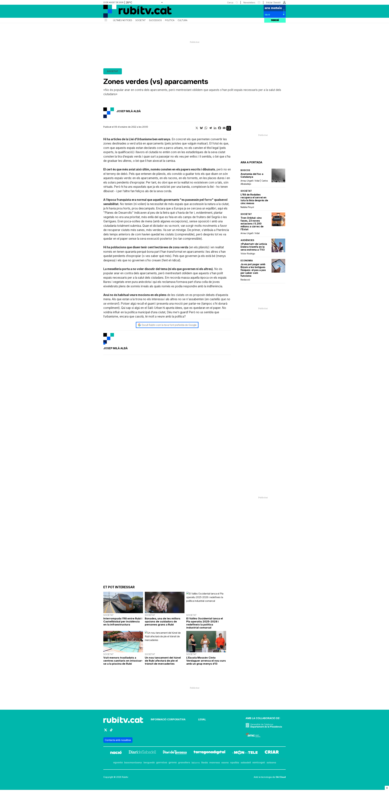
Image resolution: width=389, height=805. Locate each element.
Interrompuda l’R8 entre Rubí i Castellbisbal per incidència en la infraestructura (122, 621)
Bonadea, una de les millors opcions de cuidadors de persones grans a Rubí (162, 621)
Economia (247, 260)
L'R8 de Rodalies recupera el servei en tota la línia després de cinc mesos (254, 199)
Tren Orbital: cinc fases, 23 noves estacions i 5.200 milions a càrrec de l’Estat (252, 223)
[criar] (272, 752)
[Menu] (105, 20)
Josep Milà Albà (128, 111)
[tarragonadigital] (209, 752)
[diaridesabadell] (142, 752)
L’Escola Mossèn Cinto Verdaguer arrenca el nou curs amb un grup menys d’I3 (206, 660)
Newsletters (249, 2)
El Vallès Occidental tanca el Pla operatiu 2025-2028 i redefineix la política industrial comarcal (204, 623)
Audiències (247, 240)
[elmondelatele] (245, 752)
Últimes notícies (122, 20)
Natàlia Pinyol (247, 207)
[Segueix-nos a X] (105, 731)
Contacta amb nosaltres (118, 740)
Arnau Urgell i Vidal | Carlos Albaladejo (254, 182)
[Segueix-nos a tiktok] (111, 731)
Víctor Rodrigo (248, 253)
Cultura (182, 20)
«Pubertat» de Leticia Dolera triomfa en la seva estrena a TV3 (254, 247)
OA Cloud (281, 777)
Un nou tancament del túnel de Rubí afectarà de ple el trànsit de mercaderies (163, 660)
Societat (140, 20)
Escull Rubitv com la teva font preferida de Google (169, 324)
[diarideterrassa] (175, 752)
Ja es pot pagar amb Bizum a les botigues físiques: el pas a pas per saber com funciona (253, 270)
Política (169, 20)
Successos (155, 20)
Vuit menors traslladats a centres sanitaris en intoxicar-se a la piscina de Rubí (123, 660)
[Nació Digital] (133, 12)
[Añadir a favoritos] (228, 128)
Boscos (245, 170)
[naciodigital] (116, 752)
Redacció (245, 279)
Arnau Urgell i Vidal (250, 233)
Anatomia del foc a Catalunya (252, 175)
